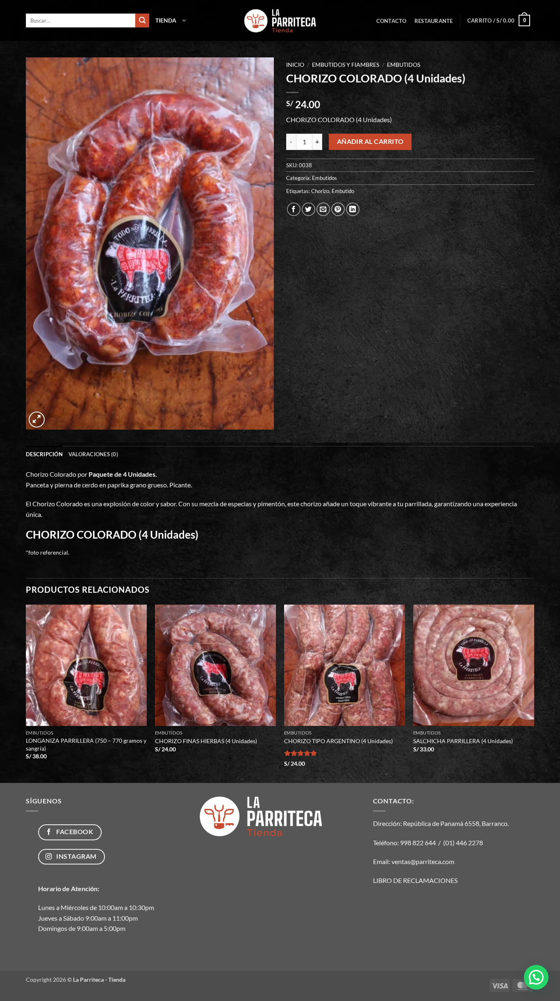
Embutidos (403, 64)
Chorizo (320, 191)
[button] (170, 20)
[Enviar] (142, 20)
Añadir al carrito (370, 141)
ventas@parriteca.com (423, 861)
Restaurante (433, 21)
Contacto (391, 21)
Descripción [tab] (44, 454)
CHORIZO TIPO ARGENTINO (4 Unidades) (338, 740)
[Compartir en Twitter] (308, 209)
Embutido (343, 191)
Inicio (295, 64)
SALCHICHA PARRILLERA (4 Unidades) (463, 740)
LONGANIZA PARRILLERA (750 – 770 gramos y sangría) (86, 744)
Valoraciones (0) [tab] (93, 454)
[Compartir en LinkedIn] (353, 209)
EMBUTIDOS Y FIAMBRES (345, 64)
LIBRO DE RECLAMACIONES (415, 880)
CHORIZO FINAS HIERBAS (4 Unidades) (206, 740)
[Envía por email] (323, 209)
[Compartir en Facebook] (293, 209)
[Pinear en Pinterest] (338, 209)
